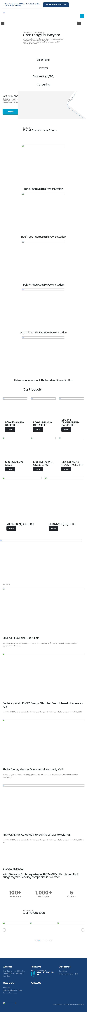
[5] (45, 21)
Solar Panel (43, 60)
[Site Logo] (9, 16)
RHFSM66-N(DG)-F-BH (20, 524)
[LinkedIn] (81, 5)
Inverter (43, 68)
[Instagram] (76, 5)
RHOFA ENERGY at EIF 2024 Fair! (21, 638)
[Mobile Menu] (82, 16)
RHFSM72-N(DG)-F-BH (62, 524)
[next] (79, 23)
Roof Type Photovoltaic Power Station (43, 237)
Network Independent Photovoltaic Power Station (43, 380)
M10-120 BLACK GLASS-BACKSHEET (72, 463)
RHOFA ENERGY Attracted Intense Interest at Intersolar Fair (37, 835)
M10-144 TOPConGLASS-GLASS (43, 463)
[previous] (2, 23)
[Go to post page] (43, 610)
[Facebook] (71, 5)
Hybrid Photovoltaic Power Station (43, 285)
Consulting (43, 84)
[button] (4, 930)
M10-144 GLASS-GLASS (14, 463)
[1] (36, 21)
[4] (43, 21)
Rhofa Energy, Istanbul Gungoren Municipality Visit (33, 769)
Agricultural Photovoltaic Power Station (43, 332)
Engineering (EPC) (43, 76)
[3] (41, 21)
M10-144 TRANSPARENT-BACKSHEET (70, 422)
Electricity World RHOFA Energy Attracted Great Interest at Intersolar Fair (43, 705)
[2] (38, 21)
